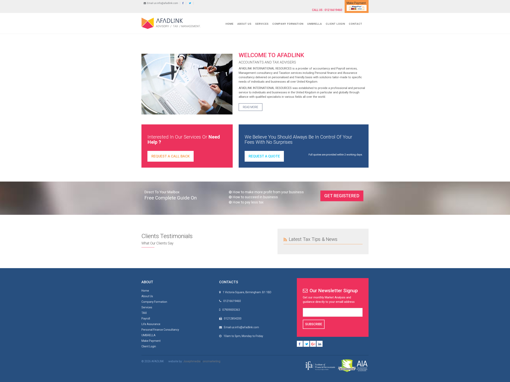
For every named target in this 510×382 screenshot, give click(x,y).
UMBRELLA (314, 23)
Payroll (145, 318)
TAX (144, 313)
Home (229, 23)
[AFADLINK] (172, 23)
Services (262, 23)
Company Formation (287, 23)
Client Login (335, 23)
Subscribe (313, 324)
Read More (250, 107)
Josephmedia (191, 361)
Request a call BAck (170, 156)
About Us (244, 23)
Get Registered (341, 195)
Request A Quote (264, 156)
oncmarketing (211, 361)
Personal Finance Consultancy (160, 329)
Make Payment (151, 340)
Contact (355, 23)
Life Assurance (150, 324)
